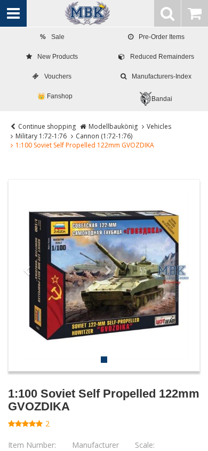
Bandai (161, 99)
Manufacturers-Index (161, 76)
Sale (52, 37)
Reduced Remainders (162, 56)
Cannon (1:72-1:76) (104, 136)
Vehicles (159, 126)
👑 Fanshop (55, 96)
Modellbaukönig (113, 126)
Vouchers (57, 76)
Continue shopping (47, 126)
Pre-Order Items (162, 37)
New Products (57, 56)
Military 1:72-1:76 (41, 136)
